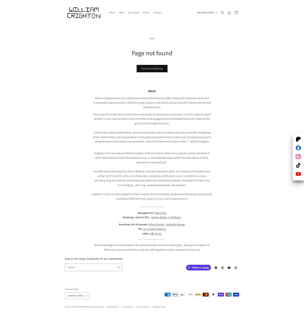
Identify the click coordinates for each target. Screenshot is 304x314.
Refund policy (112, 307)
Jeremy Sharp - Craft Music (166, 217)
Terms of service (143, 307)
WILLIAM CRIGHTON (79, 307)
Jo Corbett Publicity (154, 229)
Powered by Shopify (96, 307)
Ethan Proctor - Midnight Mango (167, 224)
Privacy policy (127, 307)
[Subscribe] (118, 267)
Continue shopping (152, 68)
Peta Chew (160, 213)
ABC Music (156, 233)
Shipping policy (159, 307)
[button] (222, 12)
